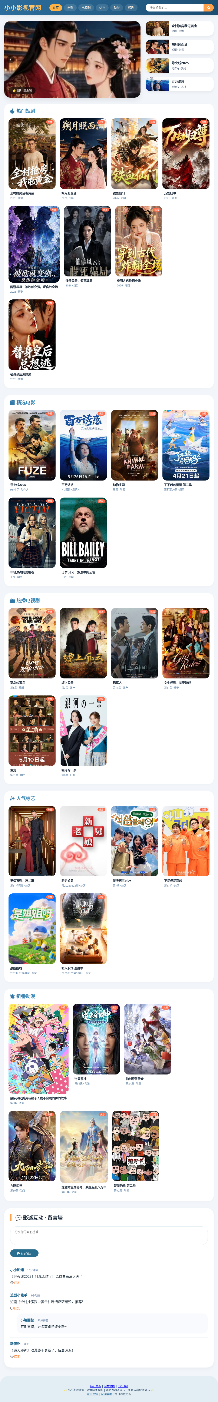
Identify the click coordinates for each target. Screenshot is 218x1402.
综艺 (102, 8)
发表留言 (26, 1253)
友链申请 (106, 1394)
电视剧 (86, 8)
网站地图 (109, 1386)
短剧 (131, 8)
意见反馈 (92, 1394)
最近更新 (95, 1386)
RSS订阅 (123, 1386)
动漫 (117, 8)
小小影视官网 (22, 8)
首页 (56, 8)
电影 (70, 8)
